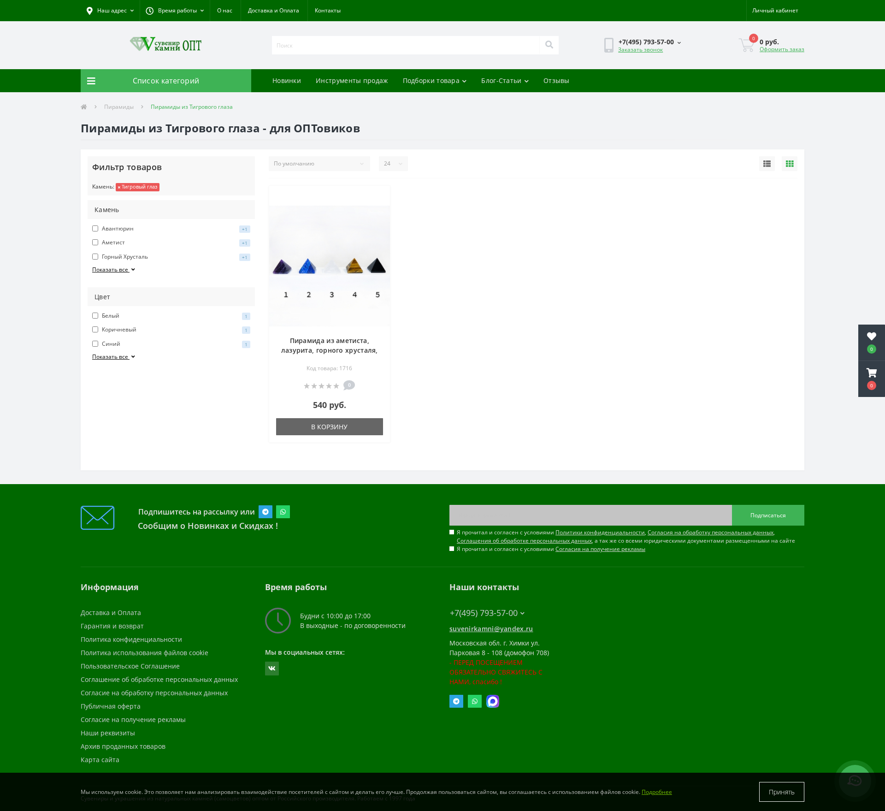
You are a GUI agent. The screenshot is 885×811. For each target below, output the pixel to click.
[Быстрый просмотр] (375, 213)
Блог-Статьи (501, 80)
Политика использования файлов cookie (144, 652)
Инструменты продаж (352, 80)
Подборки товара (431, 80)
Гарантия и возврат (112, 626)
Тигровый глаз (138, 186)
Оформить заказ (782, 49)
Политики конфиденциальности (600, 532)
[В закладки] (375, 198)
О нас (224, 10)
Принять (782, 791)
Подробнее (657, 792)
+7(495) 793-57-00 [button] (484, 613)
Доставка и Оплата (273, 10)
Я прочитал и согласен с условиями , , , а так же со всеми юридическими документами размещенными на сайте (626, 536)
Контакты (328, 10)
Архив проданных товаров (123, 746)
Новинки (286, 80)
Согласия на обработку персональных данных (710, 532)
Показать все (111, 269)
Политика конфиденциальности (131, 639)
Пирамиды (119, 107)
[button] (175, 10)
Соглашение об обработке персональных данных (159, 679)
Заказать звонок (640, 49)
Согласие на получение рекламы (133, 719)
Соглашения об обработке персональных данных (524, 541)
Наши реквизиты (108, 732)
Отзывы (556, 80)
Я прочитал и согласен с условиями (551, 549)
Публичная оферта (111, 706)
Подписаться (768, 515)
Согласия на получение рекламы (600, 549)
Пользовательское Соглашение (130, 666)
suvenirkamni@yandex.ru (491, 628)
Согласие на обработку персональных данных (154, 692)
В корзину (329, 426)
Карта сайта (100, 759)
